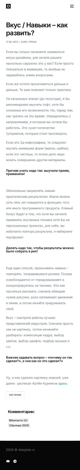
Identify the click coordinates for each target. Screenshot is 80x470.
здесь (62, 383)
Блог (24, 42)
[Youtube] (7, 461)
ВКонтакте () (18, 420)
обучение (15, 395)
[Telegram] (14, 461)
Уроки (32, 42)
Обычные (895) (19, 425)
